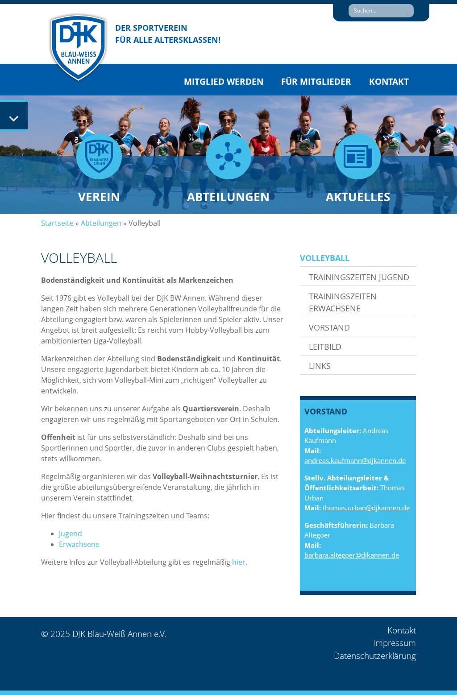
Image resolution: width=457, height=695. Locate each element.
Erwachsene (79, 544)
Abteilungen (101, 223)
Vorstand (329, 327)
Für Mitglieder (316, 81)
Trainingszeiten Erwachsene (343, 302)
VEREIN (99, 197)
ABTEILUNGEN (228, 197)
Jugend (70, 533)
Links (320, 365)
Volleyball (324, 257)
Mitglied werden (223, 81)
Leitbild (325, 346)
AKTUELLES (358, 197)
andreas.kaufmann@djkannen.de (355, 460)
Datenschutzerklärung (375, 656)
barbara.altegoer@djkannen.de (351, 554)
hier (238, 562)
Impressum (394, 643)
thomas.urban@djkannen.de (366, 507)
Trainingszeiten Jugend (359, 277)
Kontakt (389, 81)
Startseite (57, 223)
